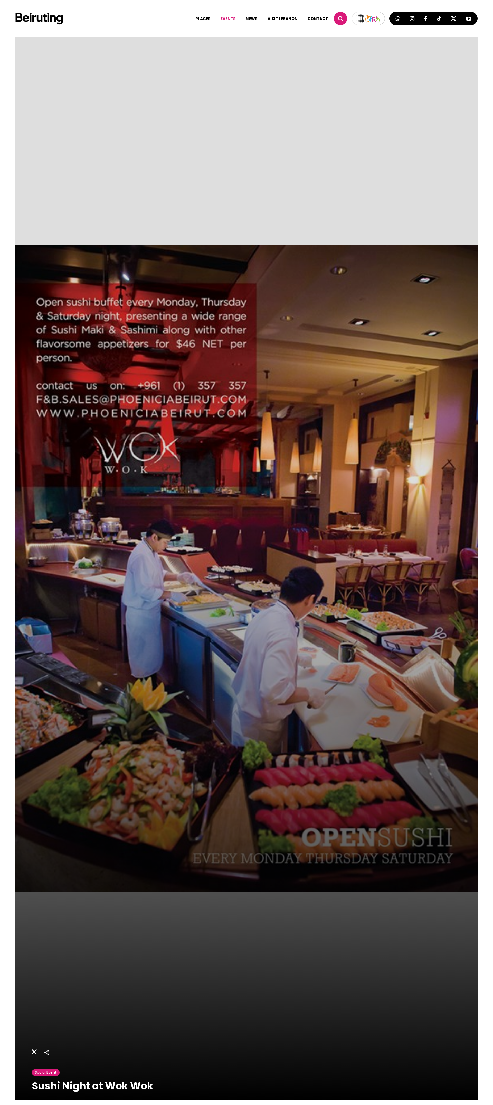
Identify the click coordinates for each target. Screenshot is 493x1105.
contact (318, 18)
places (203, 18)
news (252, 18)
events (228, 18)
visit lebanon (283, 18)
